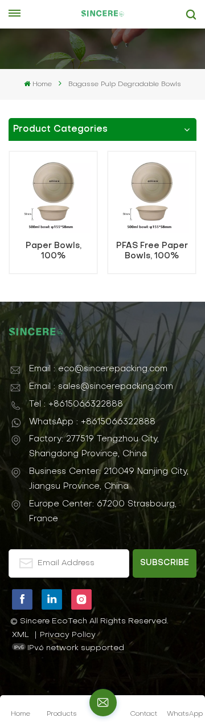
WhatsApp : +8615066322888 (92, 422)
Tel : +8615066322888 (76, 404)
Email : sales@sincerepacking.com (101, 387)
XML (20, 635)
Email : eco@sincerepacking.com (98, 369)
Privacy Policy (68, 635)
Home (41, 84)
